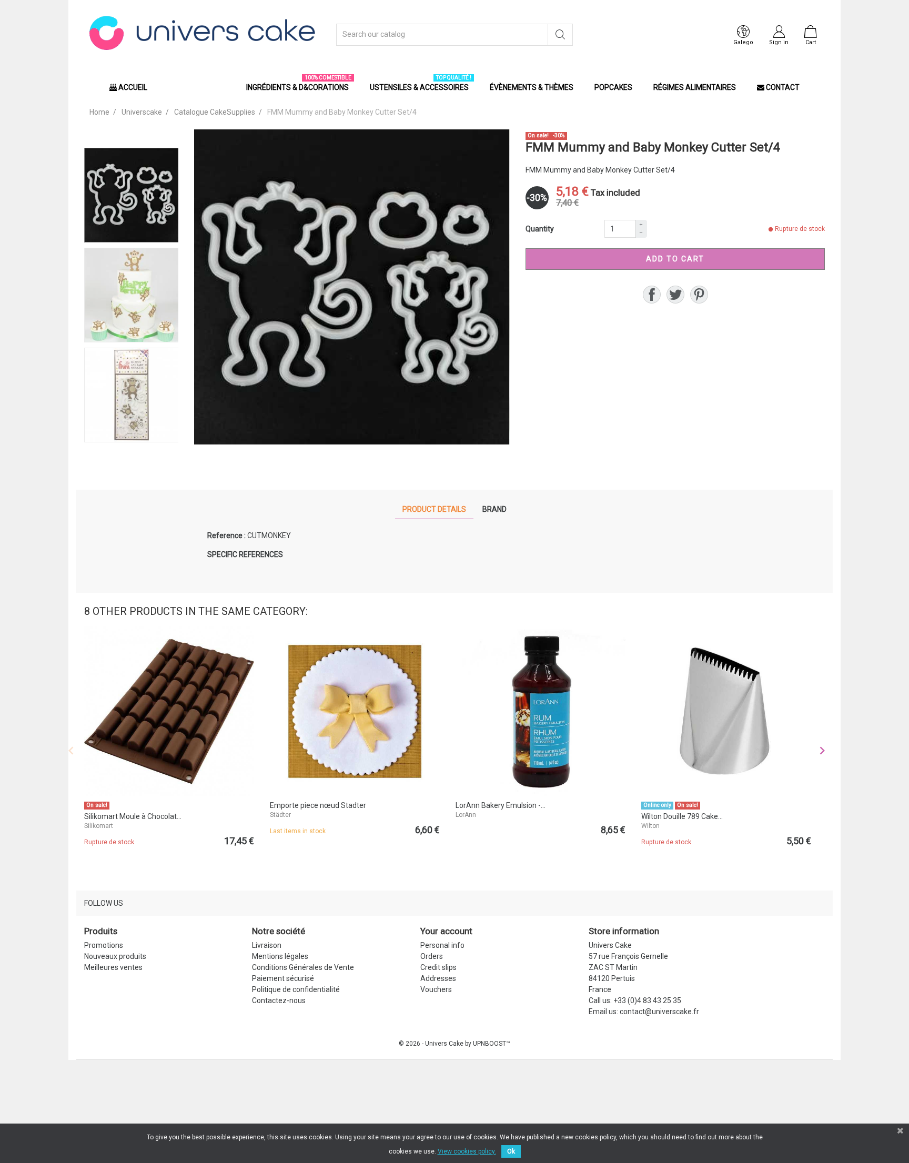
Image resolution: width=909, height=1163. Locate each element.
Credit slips (438, 967)
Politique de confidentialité (296, 989)
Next (822, 751)
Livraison (266, 945)
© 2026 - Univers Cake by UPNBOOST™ (454, 1043)
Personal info (442, 945)
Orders (431, 956)
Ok (511, 1151)
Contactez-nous (279, 1000)
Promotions (103, 945)
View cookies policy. (467, 1151)
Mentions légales (280, 956)
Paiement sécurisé (283, 978)
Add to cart (675, 259)
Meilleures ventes (113, 967)
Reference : (226, 535)
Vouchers (436, 989)
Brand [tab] (494, 509)
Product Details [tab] (434, 509)
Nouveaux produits (115, 956)
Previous (71, 751)
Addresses (438, 978)
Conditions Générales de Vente (303, 967)
